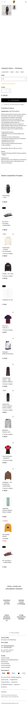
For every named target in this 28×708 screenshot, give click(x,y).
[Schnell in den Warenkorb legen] (13, 234)
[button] (4, 21)
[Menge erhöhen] (9, 91)
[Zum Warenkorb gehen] (26, 2)
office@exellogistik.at (9, 645)
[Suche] (4, 2)
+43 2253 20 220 (7, 647)
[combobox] (14, 79)
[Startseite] (14, 2)
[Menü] (2, 2)
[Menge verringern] (3, 91)
